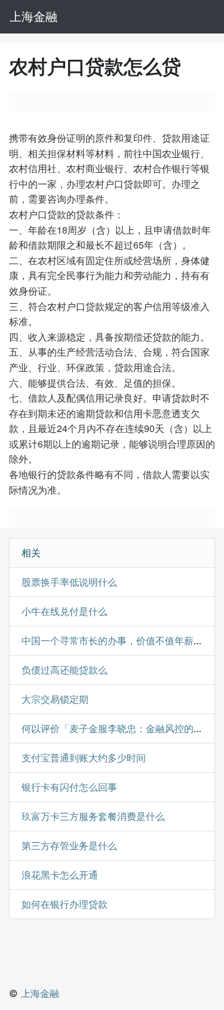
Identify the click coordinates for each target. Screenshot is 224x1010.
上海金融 (33, 17)
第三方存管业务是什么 (69, 846)
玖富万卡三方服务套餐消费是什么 (93, 816)
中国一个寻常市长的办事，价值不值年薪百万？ (122, 641)
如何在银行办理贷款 (65, 904)
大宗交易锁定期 (55, 699)
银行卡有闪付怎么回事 (69, 787)
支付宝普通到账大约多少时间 (84, 758)
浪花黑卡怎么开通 (60, 875)
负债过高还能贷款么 (65, 670)
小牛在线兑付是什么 (65, 611)
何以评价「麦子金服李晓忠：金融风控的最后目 (122, 728)
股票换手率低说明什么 (69, 582)
